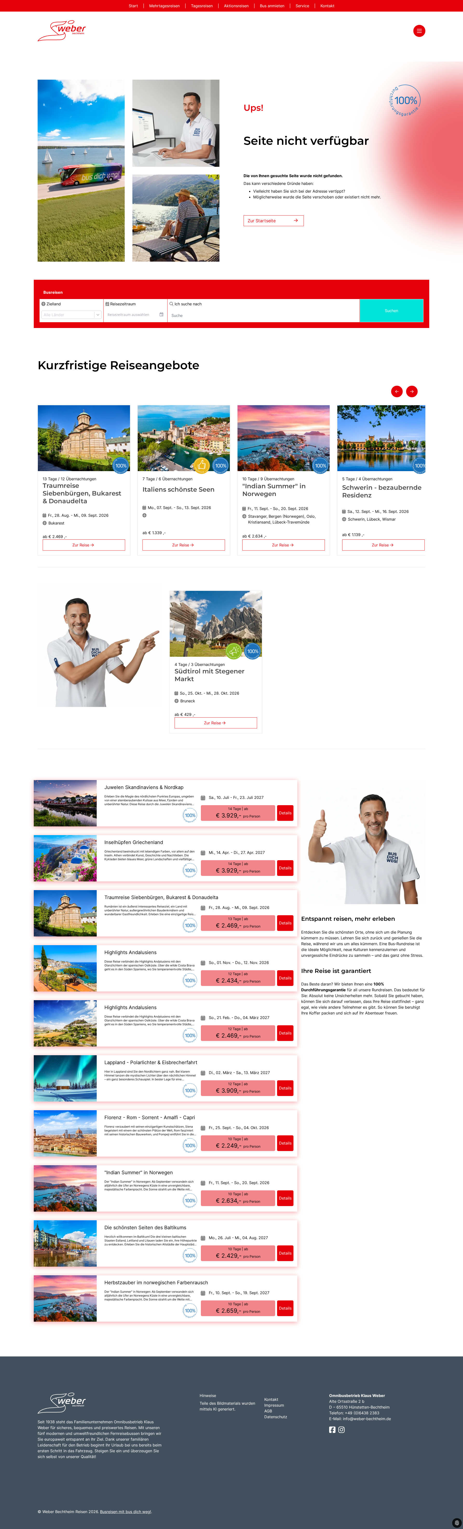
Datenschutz (275, 1416)
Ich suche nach (187, 303)
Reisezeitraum (122, 303)
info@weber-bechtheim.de (367, 1418)
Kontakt (327, 5)
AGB (268, 1411)
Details (285, 812)
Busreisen (53, 292)
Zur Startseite (262, 220)
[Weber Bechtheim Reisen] (62, 30)
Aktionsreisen (237, 5)
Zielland (53, 303)
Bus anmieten (273, 5)
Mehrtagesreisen (165, 5)
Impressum (274, 1405)
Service (303, 5)
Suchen (391, 310)
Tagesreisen (202, 5)
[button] (397, 391)
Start (134, 5)
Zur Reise (81, 545)
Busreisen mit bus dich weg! (125, 1511)
